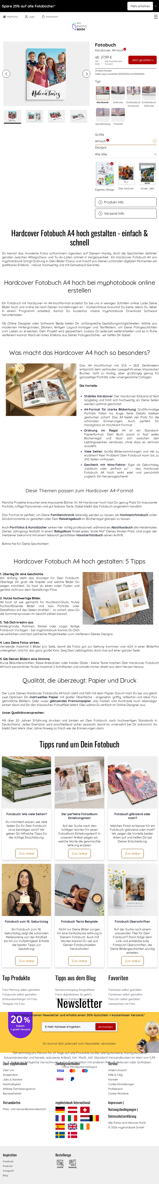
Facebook (8, 1161)
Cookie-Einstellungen (121, 1084)
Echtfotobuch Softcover (149, 104)
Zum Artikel (26, 853)
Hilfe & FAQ (115, 1075)
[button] (6, 74)
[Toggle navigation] (156, 17)
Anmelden (105, 1027)
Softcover (118, 102)
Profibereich (115, 1089)
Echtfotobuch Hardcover (133, 104)
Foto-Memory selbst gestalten (21, 990)
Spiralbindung (102, 123)
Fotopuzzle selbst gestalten (19, 994)
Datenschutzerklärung (122, 1116)
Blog (5, 1175)
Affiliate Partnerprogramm (19, 1089)
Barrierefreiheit (12, 1093)
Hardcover (103, 102)
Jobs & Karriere (12, 1079)
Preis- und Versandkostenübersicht (24, 1109)
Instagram (8, 1170)
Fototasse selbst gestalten (125, 990)
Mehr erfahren (140, 6)
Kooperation (10, 1075)
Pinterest (8, 1166)
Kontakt (113, 1079)
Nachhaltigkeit (12, 1084)
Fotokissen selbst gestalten (125, 994)
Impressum (116, 1102)
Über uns (8, 1070)
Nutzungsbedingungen (123, 1109)
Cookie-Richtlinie (118, 1093)
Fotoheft (118, 123)
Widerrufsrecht (117, 1070)
